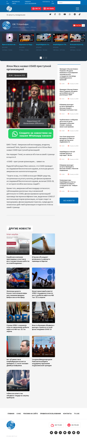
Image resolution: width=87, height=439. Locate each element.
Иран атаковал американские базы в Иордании (9, 44)
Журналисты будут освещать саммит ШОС (26, 44)
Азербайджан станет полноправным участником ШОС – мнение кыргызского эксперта (43, 44)
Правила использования (30, 2)
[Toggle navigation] (77, 8)
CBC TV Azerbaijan (20, 24)
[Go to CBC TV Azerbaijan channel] (6, 25)
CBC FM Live (75, 425)
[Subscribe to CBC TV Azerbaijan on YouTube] (79, 25)
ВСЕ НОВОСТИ (68, 200)
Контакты (46, 1)
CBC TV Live (58, 425)
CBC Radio (50, 8)
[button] (46, 58)
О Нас (8, 2)
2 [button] (43, 57)
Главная (11, 413)
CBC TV (37, 8)
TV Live (53, 2)
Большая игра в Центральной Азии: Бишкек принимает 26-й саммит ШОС (77, 44)
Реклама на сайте (16, 2)
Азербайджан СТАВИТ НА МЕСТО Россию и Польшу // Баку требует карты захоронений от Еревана (60, 44)
